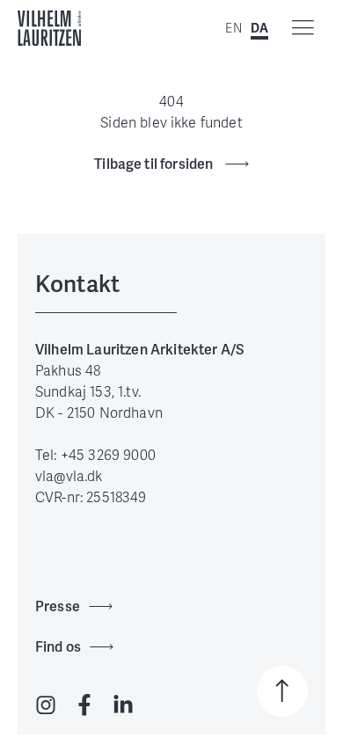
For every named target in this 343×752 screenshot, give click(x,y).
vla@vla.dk (69, 477)
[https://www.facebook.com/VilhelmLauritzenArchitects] (84, 706)
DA (259, 28)
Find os (58, 647)
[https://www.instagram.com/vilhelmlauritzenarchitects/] (45, 706)
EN (233, 28)
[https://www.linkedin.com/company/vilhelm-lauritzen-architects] (123, 706)
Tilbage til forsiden (154, 164)
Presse (57, 606)
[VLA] (49, 28)
